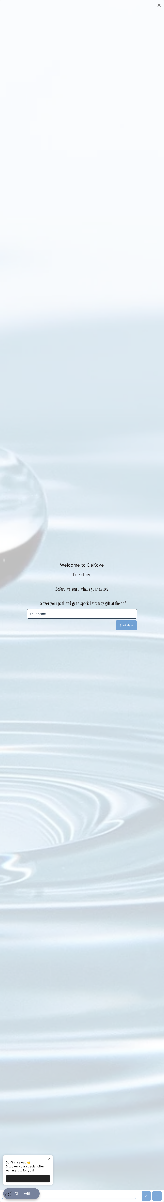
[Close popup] (49, 1158)
